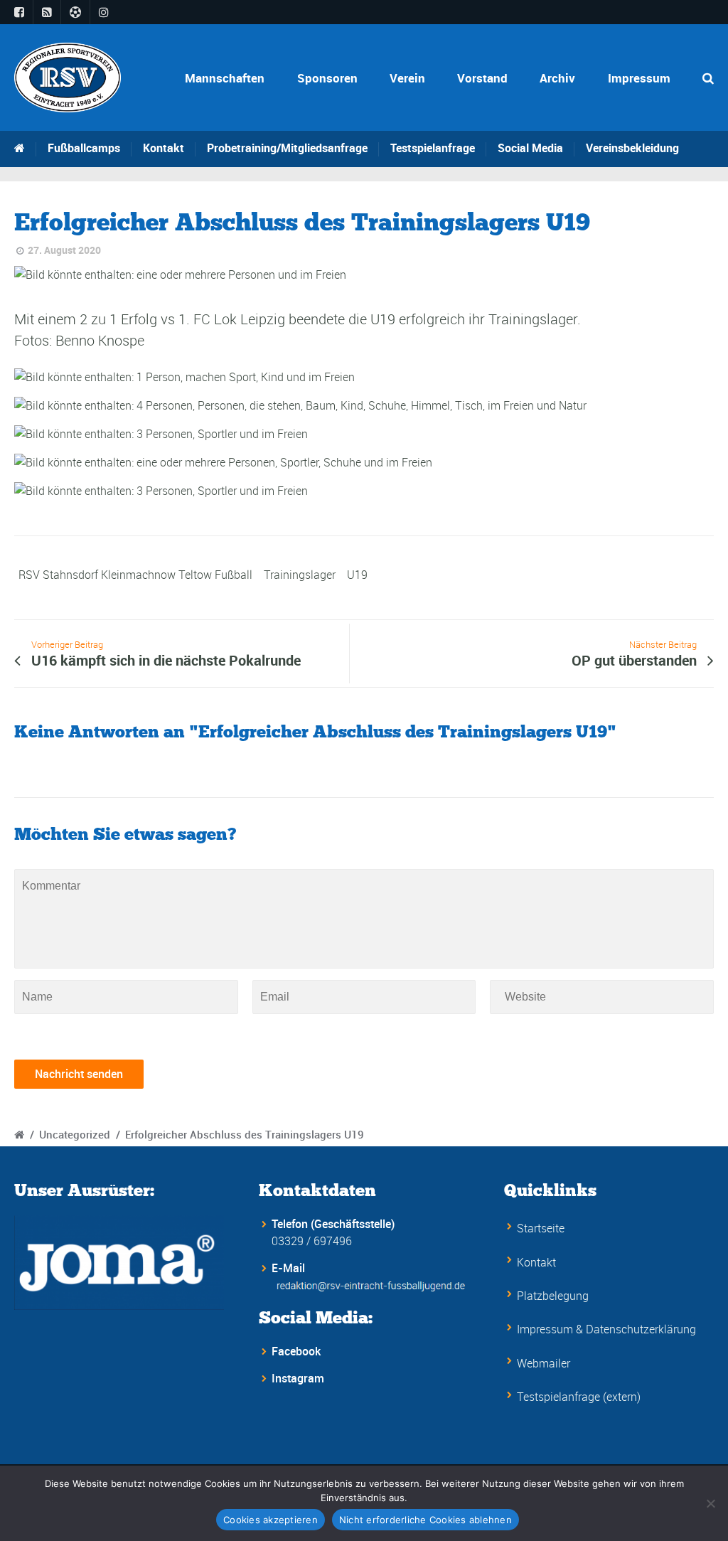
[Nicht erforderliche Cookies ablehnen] (710, 1503)
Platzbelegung (553, 1295)
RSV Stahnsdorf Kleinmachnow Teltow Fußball (135, 574)
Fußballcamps (84, 148)
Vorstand (482, 78)
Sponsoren (327, 78)
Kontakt (163, 148)
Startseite (540, 1228)
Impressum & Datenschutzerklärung (606, 1329)
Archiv (557, 78)
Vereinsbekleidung (632, 148)
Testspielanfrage (432, 148)
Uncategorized (74, 1134)
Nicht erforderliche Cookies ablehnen (425, 1519)
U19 (357, 574)
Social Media (530, 148)
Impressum (639, 78)
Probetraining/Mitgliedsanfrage (287, 148)
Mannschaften (224, 78)
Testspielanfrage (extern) (579, 1396)
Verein (407, 78)
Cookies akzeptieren (270, 1519)
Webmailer (543, 1363)
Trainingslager (300, 574)
